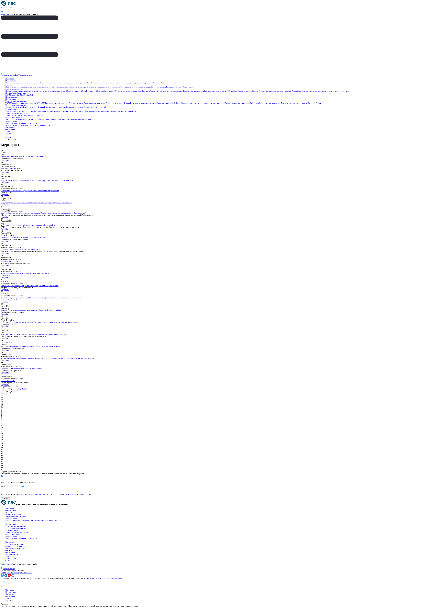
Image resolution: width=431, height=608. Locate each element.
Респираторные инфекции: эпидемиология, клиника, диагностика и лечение (30, 346)
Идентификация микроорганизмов (47, 111)
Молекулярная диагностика (15, 83)
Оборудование (10, 81)
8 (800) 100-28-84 (7, 14)
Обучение (9, 550)
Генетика (172, 83)
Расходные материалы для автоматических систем (46, 91)
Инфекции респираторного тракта (143, 103)
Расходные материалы (13, 89)
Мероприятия (10, 558)
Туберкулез (254, 103)
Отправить (5, 498)
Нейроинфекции (180, 103)
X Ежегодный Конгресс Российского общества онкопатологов (25, 274)
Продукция (9, 79)
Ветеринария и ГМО (13, 117)
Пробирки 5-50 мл (93, 91)
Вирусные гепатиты (28, 103)
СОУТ (7, 560)
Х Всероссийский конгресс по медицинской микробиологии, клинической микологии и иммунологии (40, 322)
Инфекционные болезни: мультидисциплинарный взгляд (23, 237)
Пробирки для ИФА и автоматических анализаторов (121, 91)
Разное (294, 91)
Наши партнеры (11, 554)
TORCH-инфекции (12, 103)
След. (19, 389)
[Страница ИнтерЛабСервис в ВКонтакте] (6, 576)
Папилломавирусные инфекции (237, 103)
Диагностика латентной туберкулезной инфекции (110, 87)
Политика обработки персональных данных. (107, 578)
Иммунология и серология (80, 87)
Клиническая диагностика (15, 105)
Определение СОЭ (83, 83)
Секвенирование (188, 87)
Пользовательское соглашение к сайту (77, 494)
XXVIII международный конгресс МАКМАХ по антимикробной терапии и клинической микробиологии (41, 298)
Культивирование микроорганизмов (19, 111)
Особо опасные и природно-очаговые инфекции (206, 103)
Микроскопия (147, 83)
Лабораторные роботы (35, 83)
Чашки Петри (155, 91)
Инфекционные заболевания (16, 119)
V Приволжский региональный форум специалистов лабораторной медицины (31, 225)
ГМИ (30, 119)
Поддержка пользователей (15, 548)
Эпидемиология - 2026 (9, 261)
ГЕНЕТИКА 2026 (8, 381)
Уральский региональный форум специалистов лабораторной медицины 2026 (31, 310)
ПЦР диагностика (12, 87)
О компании (10, 129)
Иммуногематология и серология (103, 83)
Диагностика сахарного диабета (129, 83)
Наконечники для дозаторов (16, 91)
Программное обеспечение (15, 93)
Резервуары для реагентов (214, 91)
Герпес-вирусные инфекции (94, 103)
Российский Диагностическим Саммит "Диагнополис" (22, 369)
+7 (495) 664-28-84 (8, 573)
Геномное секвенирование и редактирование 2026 (20, 249)
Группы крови (160, 87)
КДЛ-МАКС (20, 95)
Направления (10, 99)
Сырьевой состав (63, 119)
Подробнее (5, 160)
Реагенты (9, 85)
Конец (24, 389)
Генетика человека (76, 103)
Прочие (319, 103)
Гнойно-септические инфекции (118, 103)
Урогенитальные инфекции (269, 103)
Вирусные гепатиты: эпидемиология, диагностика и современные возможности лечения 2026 (37, 181)
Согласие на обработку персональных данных (35, 494)
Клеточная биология (160, 83)
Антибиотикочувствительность (73, 111)
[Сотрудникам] (2, 12)
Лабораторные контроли (60, 87)
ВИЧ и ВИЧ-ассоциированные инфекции (52, 103)
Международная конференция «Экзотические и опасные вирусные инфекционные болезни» (36, 203)
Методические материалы (15, 544)
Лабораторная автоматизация (16, 113)
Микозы (305, 103)
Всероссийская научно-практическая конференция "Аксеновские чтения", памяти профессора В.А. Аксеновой (43, 213)
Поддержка (9, 127)
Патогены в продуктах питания (44, 119)
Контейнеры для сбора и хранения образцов (241, 91)
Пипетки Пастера (189, 91)
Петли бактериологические (171, 91)
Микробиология (51, 83)
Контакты (9, 133)
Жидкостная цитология (66, 83)
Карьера (8, 131)
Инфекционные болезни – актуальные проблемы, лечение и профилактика (29, 286)
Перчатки (287, 91)
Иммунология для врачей (10, 168)
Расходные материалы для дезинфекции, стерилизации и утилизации (324, 91)
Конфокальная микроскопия (23, 125)
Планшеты (146, 91)
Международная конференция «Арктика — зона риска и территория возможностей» (33, 334)
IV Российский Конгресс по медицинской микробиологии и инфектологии (30, 191)
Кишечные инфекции (165, 103)
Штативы (200, 91)
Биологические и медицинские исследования (22, 123)
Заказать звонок (9, 75)
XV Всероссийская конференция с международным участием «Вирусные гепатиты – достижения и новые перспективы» (47, 358)
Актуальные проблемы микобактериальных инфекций (22, 156)
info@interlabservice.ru (23, 75)
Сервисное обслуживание (15, 546)
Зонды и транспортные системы (271, 91)
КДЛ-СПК (30, 95)
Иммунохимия (11, 97)
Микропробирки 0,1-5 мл (76, 91)
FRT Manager (10, 95)
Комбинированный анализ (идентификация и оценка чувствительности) (113, 111)
